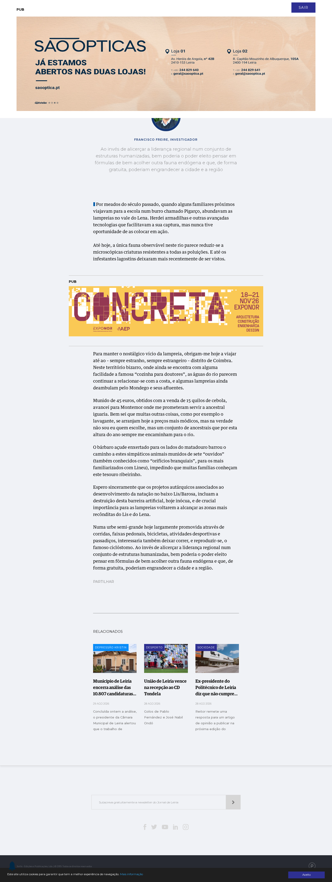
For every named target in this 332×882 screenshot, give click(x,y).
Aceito (306, 874)
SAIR (303, 7)
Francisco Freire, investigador (166, 139)
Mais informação (131, 874)
